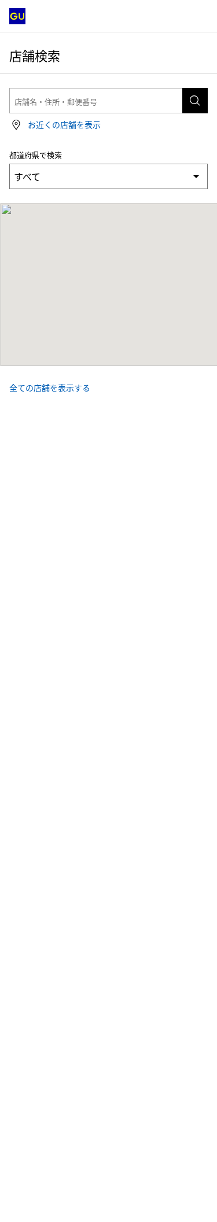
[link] (55, 125)
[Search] (195, 100)
